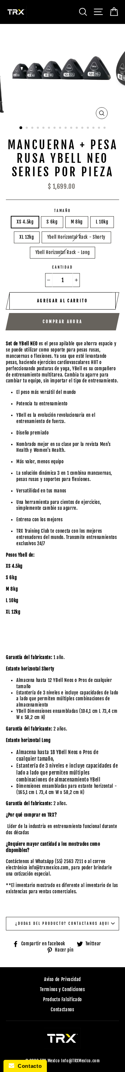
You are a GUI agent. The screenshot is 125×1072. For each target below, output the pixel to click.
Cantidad (62, 267)
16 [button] (105, 128)
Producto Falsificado (62, 999)
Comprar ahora (62, 321)
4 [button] (38, 128)
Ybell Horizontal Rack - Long (62, 252)
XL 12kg (26, 237)
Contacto (28, 1066)
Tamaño (62, 211)
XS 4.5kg (25, 222)
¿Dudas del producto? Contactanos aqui (62, 923)
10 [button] (72, 128)
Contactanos (62, 1009)
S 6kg (52, 222)
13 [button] (88, 128)
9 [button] (66, 128)
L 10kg (102, 222)
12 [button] (83, 128)
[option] (62, 73)
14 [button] (94, 128)
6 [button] (49, 128)
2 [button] (27, 128)
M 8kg (77, 222)
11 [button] (77, 128)
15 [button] (99, 128)
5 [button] (44, 128)
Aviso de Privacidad (62, 979)
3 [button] (33, 128)
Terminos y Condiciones (62, 989)
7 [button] (55, 128)
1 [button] (21, 128)
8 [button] (60, 128)
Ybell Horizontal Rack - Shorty (76, 237)
